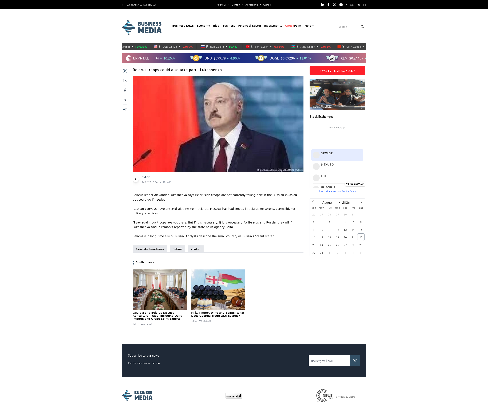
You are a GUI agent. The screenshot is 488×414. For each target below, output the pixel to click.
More (307, 25)
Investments (273, 25)
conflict (196, 249)
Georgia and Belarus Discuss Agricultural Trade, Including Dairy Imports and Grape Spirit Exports (157, 316)
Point (293, 25)
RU (358, 4)
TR (364, 4)
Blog (216, 25)
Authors (267, 4)
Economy (203, 25)
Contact (236, 4)
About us (221, 4)
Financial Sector (249, 25)
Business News (183, 25)
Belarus (177, 249)
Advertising (252, 4)
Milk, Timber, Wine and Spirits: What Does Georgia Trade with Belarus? (217, 314)
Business (228, 25)
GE (352, 4)
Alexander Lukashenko (150, 249)
